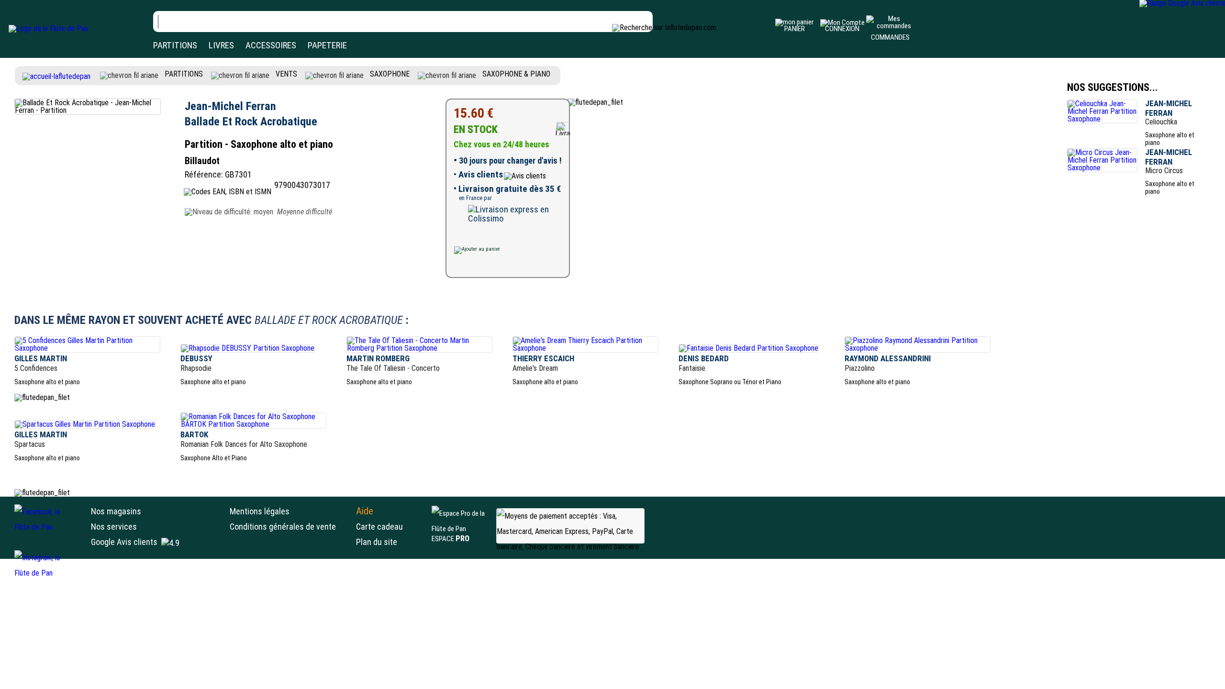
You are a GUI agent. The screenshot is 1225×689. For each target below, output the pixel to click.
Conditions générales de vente (290, 527)
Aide (364, 511)
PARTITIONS (175, 45)
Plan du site (376, 542)
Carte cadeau (379, 527)
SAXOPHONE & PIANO (516, 73)
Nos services (114, 527)
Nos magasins (116, 511)
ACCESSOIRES (270, 45)
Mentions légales (260, 511)
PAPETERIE (327, 45)
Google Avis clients (124, 542)
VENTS (286, 73)
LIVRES (221, 45)
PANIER (794, 28)
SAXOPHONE (390, 73)
